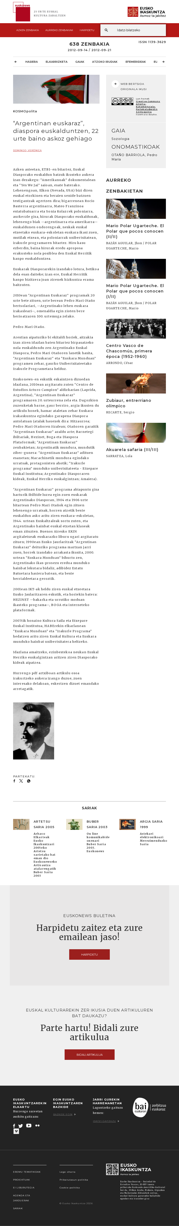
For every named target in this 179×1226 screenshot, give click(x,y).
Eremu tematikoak (27, 1171)
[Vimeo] (16, 1131)
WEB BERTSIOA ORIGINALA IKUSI (133, 86)
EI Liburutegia (23, 1187)
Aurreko (59, 30)
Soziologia (120, 139)
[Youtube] (29, 1125)
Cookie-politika (70, 1187)
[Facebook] (14, 1125)
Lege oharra (68, 1171)
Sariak (18, 1208)
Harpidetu (87, 30)
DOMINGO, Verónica (27, 150)
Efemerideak (136, 61)
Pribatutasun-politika (74, 1179)
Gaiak (79, 61)
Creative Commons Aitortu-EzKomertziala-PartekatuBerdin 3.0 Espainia (148, 106)
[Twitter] (20, 1125)
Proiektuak (21, 1179)
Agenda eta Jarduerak (21, 1198)
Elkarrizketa (56, 61)
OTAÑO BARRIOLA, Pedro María (135, 157)
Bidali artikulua (90, 1054)
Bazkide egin (62, 1114)
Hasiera (31, 61)
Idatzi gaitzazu (104, 1121)
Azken (27, 30)
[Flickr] (37, 1125)
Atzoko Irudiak (104, 61)
